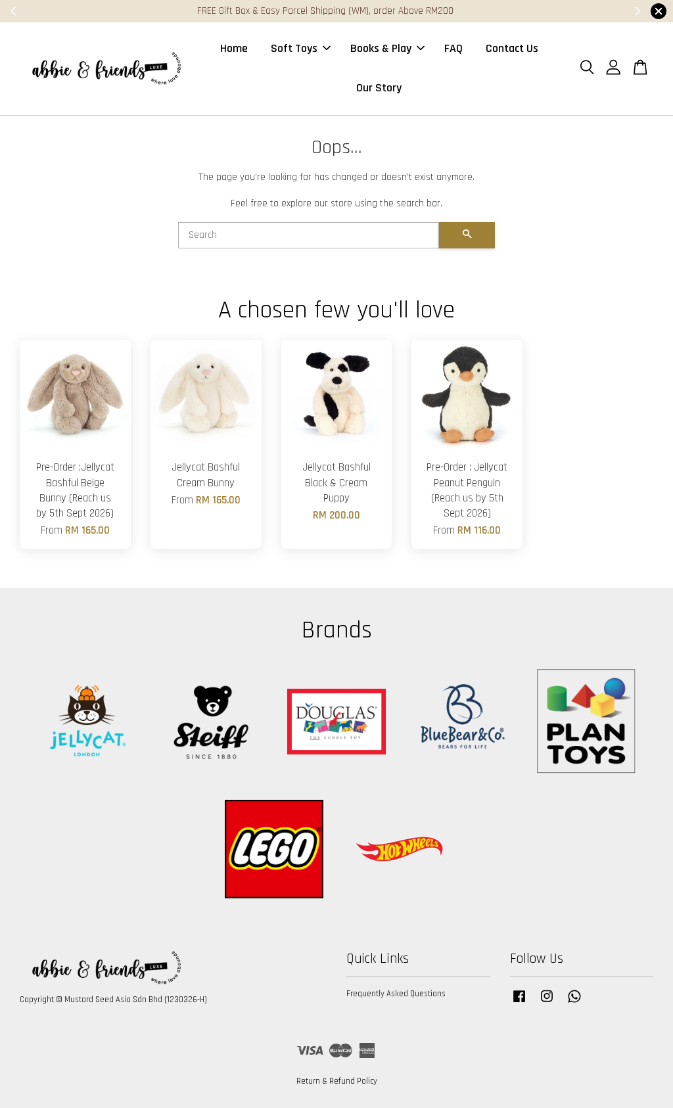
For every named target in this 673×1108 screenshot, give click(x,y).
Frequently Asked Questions (396, 993)
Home (234, 48)
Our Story (379, 87)
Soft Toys (294, 48)
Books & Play (380, 48)
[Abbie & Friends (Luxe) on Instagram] (547, 1003)
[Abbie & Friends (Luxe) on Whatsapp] (574, 1003)
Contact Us (512, 48)
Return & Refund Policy (336, 1081)
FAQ (453, 48)
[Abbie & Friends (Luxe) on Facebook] (519, 1003)
